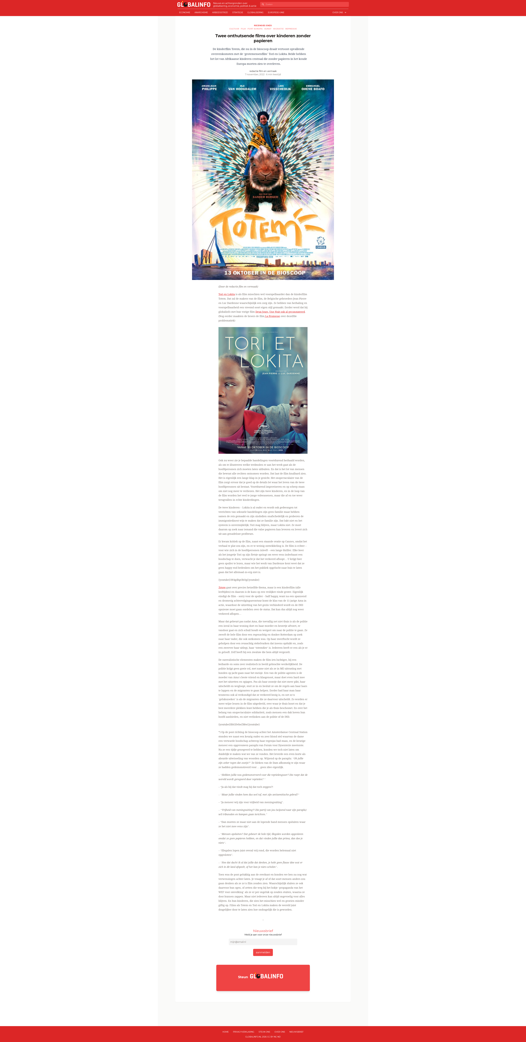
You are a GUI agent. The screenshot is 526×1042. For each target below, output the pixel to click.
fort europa (255, 29)
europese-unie (276, 12)
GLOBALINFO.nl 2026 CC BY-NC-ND (263, 1037)
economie (184, 12)
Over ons (280, 1032)
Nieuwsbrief (296, 1032)
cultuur (234, 29)
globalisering (255, 12)
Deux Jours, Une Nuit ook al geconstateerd (280, 311)
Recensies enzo (263, 25)
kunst (268, 29)
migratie (278, 29)
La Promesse (272, 316)
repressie (291, 29)
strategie (237, 12)
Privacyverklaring (243, 1032)
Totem (222, 587)
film (243, 29)
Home (225, 1032)
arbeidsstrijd (220, 12)
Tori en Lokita (226, 294)
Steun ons (264, 1032)
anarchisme (201, 12)
